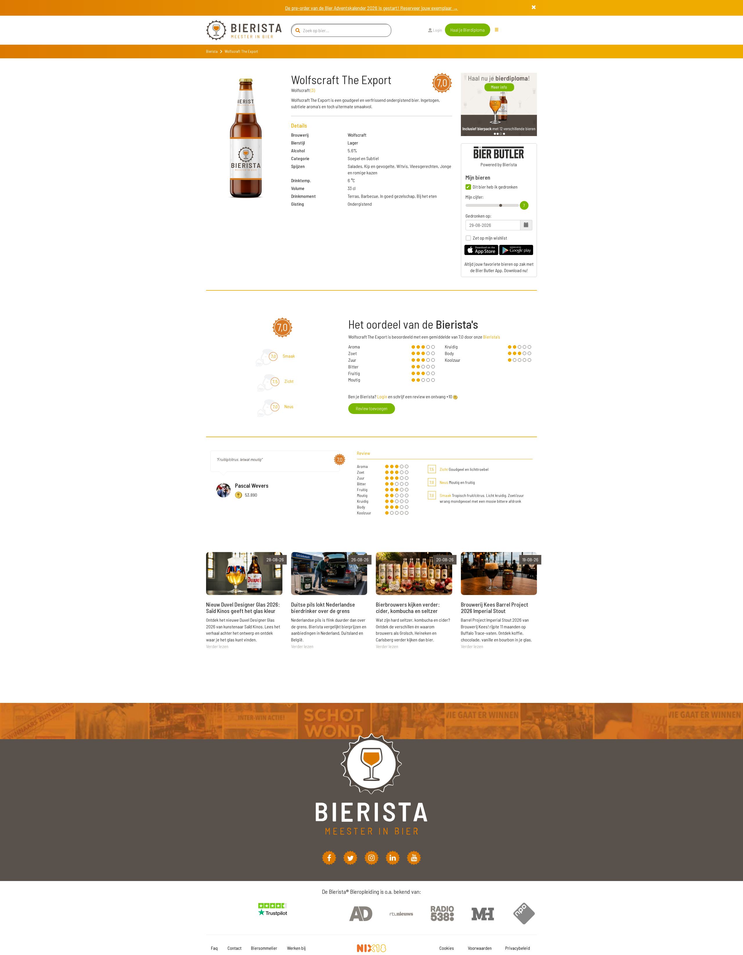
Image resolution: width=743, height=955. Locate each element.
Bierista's (491, 336)
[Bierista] (239, 30)
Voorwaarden (480, 948)
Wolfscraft (357, 135)
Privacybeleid (517, 948)
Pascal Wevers (251, 485)
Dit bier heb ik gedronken (495, 186)
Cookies (446, 948)
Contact (234, 948)
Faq (214, 948)
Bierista (212, 51)
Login (437, 30)
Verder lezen (217, 646)
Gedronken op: (478, 215)
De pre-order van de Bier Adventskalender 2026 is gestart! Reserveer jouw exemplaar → (371, 8)
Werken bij (296, 948)
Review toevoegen (371, 408)
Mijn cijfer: (475, 197)
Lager (353, 142)
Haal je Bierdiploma (467, 29)
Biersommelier (264, 948)
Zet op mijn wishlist (490, 237)
